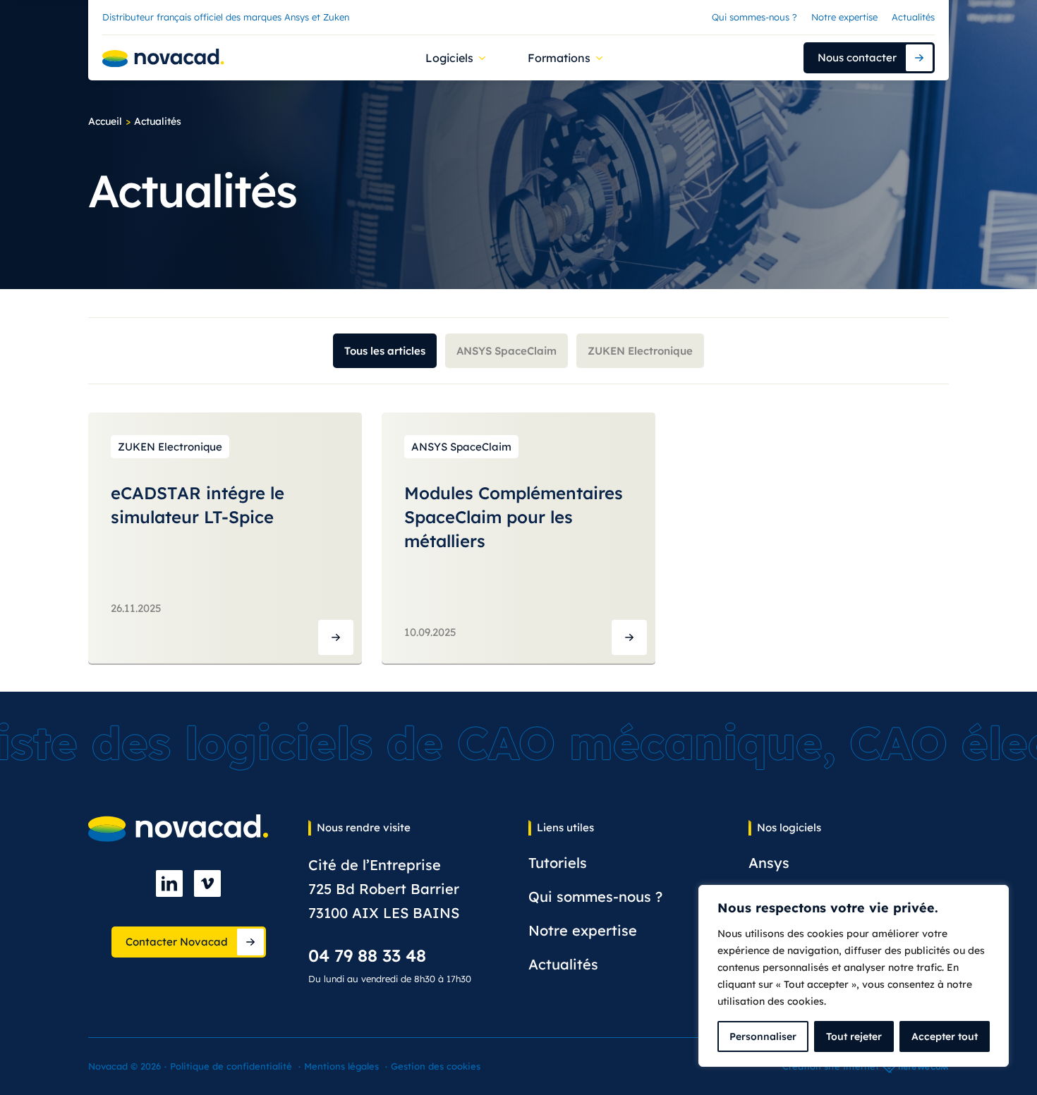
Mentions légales (341, 1066)
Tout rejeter (854, 1036)
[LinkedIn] (169, 883)
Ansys (768, 862)
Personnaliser (762, 1036)
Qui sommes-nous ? (754, 17)
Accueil (105, 121)
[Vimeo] (207, 883)
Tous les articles (384, 350)
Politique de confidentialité (231, 1066)
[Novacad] (163, 58)
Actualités (913, 17)
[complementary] (853, 976)
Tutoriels (557, 862)
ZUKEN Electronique (640, 350)
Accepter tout (944, 1036)
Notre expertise (844, 17)
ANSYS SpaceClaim (506, 350)
